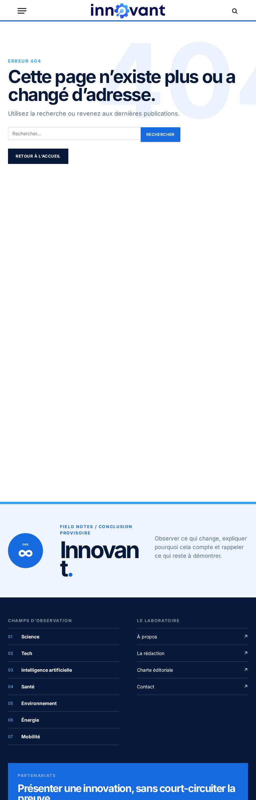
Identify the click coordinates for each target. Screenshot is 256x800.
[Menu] (22, 10)
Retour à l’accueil (38, 156)
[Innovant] (128, 11)
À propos (192, 636)
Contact (192, 686)
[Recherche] (234, 10)
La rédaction (192, 653)
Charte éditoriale (192, 670)
